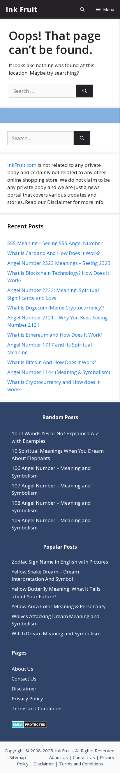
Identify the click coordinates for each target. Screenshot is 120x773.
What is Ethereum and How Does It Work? (55, 334)
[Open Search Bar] (82, 9)
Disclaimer (24, 688)
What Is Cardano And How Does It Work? (53, 253)
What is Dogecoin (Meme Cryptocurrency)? (56, 307)
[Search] (84, 91)
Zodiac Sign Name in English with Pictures (60, 561)
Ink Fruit (21, 9)
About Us (22, 668)
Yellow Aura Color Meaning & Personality (59, 606)
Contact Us (24, 678)
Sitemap (18, 757)
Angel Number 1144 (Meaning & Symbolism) (58, 372)
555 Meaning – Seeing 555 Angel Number (55, 243)
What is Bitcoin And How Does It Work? (51, 362)
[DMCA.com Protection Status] (29, 726)
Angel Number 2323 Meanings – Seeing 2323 (59, 263)
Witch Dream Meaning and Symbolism (56, 633)
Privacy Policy (27, 698)
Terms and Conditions (37, 708)
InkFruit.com (21, 165)
